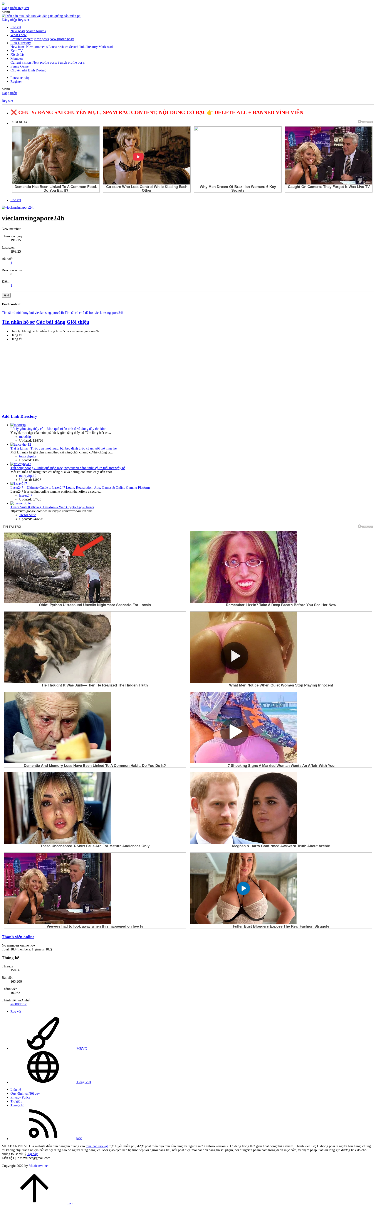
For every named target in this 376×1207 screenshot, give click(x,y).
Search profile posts (71, 62)
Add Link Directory (19, 416)
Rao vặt (15, 27)
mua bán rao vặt (97, 1146)
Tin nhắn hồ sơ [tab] (18, 322)
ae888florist (18, 1004)
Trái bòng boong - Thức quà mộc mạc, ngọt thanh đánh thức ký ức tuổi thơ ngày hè (67, 468)
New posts (17, 31)
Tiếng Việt (83, 1082)
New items (17, 47)
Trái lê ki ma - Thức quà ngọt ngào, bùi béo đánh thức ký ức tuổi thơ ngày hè (63, 448)
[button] (6, 12)
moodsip (25, 436)
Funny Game (19, 66)
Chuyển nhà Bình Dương (27, 70)
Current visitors (21, 62)
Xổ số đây (17, 54)
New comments (37, 47)
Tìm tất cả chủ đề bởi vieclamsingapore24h (94, 312)
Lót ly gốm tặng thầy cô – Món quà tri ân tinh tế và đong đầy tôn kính (58, 429)
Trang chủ (17, 1105)
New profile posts (62, 39)
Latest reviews (58, 47)
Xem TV (16, 50)
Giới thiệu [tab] (78, 322)
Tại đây (32, 1154)
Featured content (21, 39)
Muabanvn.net (39, 1166)
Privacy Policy (20, 1097)
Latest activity (20, 77)
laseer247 (25, 495)
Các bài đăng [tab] (50, 322)
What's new (18, 35)
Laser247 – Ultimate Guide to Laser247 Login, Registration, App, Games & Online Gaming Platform (80, 487)
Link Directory (20, 43)
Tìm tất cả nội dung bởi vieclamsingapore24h (33, 312)
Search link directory (83, 47)
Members (16, 58)
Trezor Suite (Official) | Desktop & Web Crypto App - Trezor (52, 507)
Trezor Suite (27, 515)
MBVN (81, 1048)
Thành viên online (18, 937)
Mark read (106, 47)
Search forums (36, 31)
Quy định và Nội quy (25, 1093)
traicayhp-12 (27, 456)
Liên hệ (15, 1089)
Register (16, 81)
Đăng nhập (9, 93)
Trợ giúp (16, 1101)
